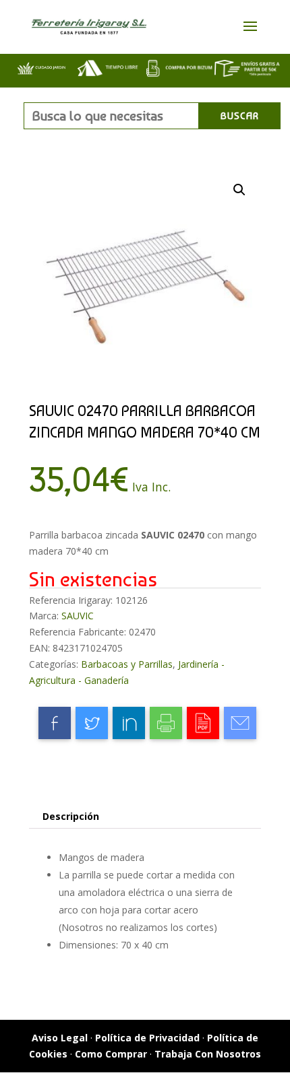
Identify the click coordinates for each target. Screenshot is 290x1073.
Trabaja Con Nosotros (207, 1053)
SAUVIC (77, 615)
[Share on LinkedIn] (129, 723)
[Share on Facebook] (54, 723)
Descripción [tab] (70, 816)
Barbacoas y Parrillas (127, 664)
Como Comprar (111, 1053)
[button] (239, 190)
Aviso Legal (60, 1037)
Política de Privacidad (147, 1037)
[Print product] (166, 723)
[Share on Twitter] (92, 723)
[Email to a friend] (240, 723)
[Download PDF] (203, 723)
